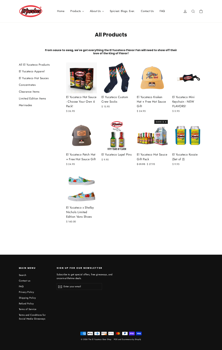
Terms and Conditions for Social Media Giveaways (32, 316)
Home (60, 11)
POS (115, 339)
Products (76, 11)
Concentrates (27, 85)
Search (22, 275)
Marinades (25, 105)
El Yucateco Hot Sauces (34, 78)
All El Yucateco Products (34, 65)
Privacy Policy (26, 292)
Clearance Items (29, 92)
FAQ (162, 11)
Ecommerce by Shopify (131, 339)
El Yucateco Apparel (32, 71)
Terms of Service (27, 309)
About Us (95, 11)
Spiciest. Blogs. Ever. (122, 11)
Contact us (24, 280)
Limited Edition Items (32, 98)
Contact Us (147, 11)
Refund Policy (26, 303)
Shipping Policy (27, 298)
